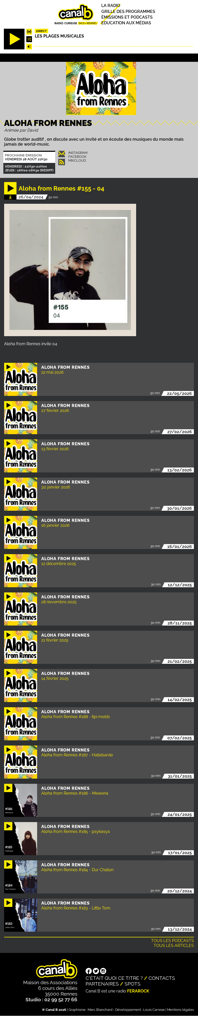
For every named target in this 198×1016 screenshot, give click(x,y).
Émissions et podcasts (127, 17)
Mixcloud (77, 160)
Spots (133, 984)
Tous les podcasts (172, 940)
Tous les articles (174, 945)
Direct (41, 31)
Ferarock (138, 991)
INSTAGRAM (77, 153)
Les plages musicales (59, 36)
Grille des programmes (128, 11)
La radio (110, 5)
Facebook (77, 157)
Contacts (161, 978)
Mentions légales (180, 1010)
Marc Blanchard (100, 1010)
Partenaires (102, 984)
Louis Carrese (154, 1010)
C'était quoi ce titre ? (114, 978)
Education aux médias (126, 22)
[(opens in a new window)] (89, 971)
